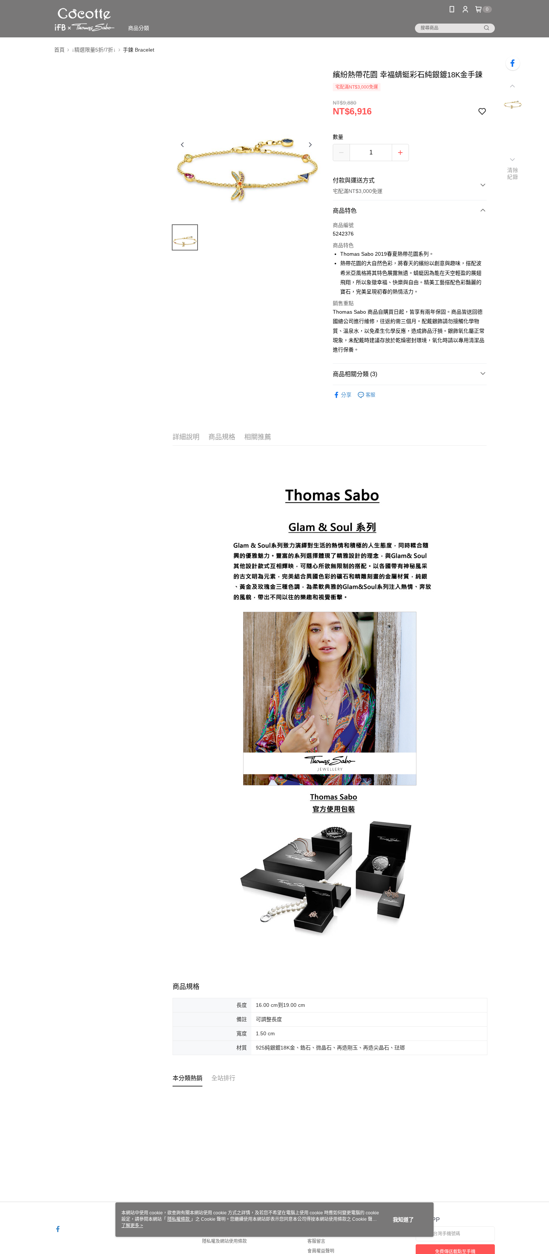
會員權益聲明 (320, 1251)
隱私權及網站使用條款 (224, 1241)
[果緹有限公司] (84, 19)
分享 (346, 395)
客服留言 (316, 1241)
